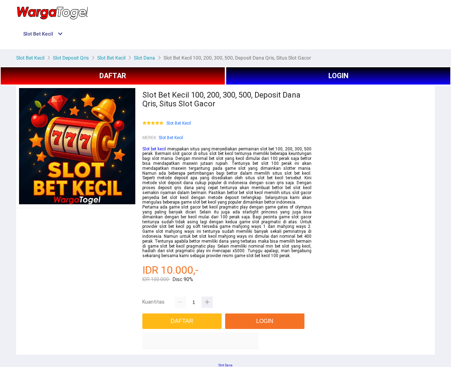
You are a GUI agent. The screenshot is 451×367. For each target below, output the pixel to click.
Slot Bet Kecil (178, 123)
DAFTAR (112, 75)
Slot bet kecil (154, 149)
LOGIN (338, 75)
